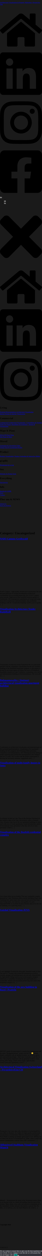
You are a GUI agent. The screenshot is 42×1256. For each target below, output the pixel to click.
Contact (2, 495)
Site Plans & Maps (6, 437)
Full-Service (4, 482)
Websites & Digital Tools (8, 474)
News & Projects (5, 506)
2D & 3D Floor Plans (7, 435)
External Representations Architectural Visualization (16, 412)
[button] (21, 237)
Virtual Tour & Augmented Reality (11, 447)
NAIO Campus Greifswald (14, 538)
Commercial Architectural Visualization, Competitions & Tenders (21, 423)
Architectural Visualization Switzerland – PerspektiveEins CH (21, 1068)
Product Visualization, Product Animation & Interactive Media (20, 456)
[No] (18, 1255)
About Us (3, 504)
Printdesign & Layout (7, 465)
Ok (16, 1255)
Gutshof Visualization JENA (15, 910)
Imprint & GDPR (5, 491)
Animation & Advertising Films (10, 446)
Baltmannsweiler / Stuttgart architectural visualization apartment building (19, 683)
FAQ (1, 493)
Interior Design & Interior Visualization (12, 414)
